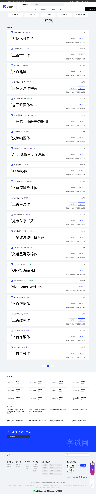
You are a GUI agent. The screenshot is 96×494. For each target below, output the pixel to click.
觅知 (29, 485)
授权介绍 (9, 466)
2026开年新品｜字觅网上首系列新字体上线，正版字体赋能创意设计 (23, 420)
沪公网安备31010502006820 (53, 487)
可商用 (58, 465)
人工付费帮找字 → (90, 9)
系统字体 (52, 465)
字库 (58, 467)
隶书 (52, 470)
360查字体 (35, 466)
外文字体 (52, 9)
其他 (8, 421)
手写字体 (45, 473)
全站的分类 (25, 4)
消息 (82, 1)
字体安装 (18, 464)
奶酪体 (51, 473)
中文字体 (43, 9)
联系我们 (38, 482)
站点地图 (63, 482)
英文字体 (27, 466)
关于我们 (33, 482)
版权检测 (35, 471)
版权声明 (58, 482)
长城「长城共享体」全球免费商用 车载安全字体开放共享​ (42, 420)
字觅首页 (9, 1)
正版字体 (45, 465)
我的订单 (72, 1)
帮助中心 (86, 1)
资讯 (61, 9)
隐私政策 (53, 482)
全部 (34, 9)
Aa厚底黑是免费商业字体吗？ (79, 420)
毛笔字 (58, 470)
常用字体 (45, 467)
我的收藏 (77, 1)
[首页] (8, 6)
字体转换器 (35, 464)
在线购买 (9, 464)
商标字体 (52, 467)
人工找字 (35, 468)
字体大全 (27, 471)
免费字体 (27, 468)
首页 (8, 455)
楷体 (45, 470)
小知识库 (52, 421)
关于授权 (18, 466)
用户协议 (48, 482)
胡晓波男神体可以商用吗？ (56, 420)
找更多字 (58, 473)
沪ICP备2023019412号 (41, 487)
